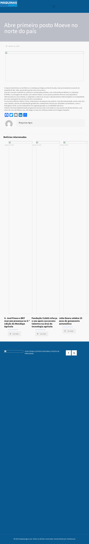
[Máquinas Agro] (8, 3)
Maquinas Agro (25, 122)
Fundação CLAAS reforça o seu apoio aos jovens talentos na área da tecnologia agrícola (44, 322)
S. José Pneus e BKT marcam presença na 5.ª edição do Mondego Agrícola (17, 322)
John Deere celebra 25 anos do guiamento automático (70, 321)
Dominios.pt (71, 539)
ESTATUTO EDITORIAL (43, 351)
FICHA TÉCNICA (30, 351)
